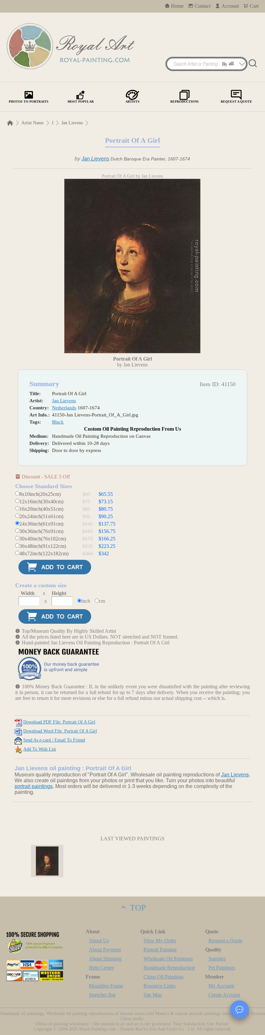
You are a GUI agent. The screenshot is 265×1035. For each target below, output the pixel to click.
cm (102, 601)
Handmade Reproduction (169, 967)
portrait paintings (34, 786)
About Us (99, 940)
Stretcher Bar (102, 995)
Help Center (101, 967)
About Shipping (105, 958)
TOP (137, 907)
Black (58, 422)
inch (85, 601)
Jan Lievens (72, 122)
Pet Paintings (221, 967)
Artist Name (32, 122)
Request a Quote (225, 940)
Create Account (224, 995)
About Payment (105, 949)
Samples (217, 958)
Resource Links (159, 986)
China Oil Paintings (163, 976)
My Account (221, 986)
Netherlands (64, 407)
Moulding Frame (106, 986)
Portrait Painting (159, 949)
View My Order (159, 940)
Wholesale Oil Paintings (168, 958)
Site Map (152, 995)
